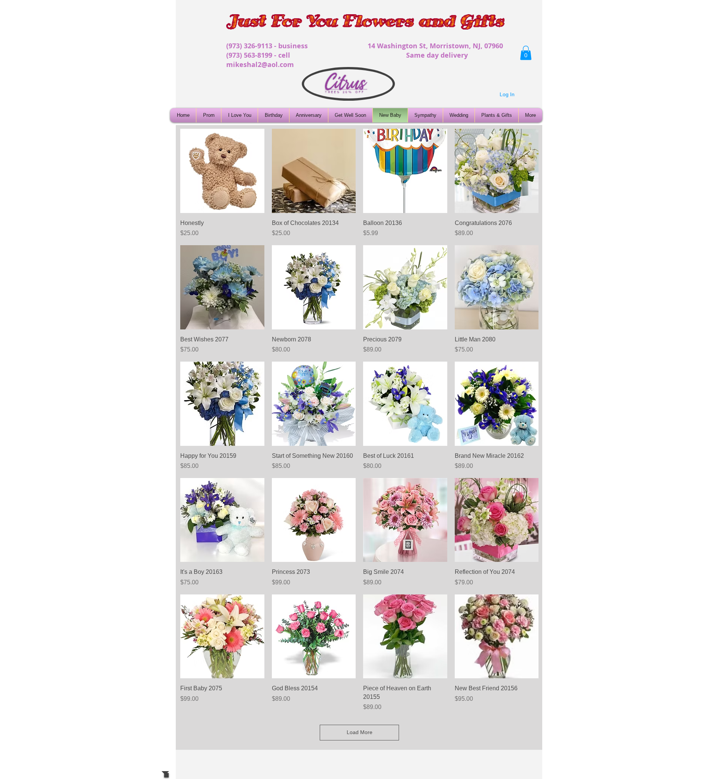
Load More (359, 732)
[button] (526, 53)
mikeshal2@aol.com (260, 64)
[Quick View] (222, 171)
